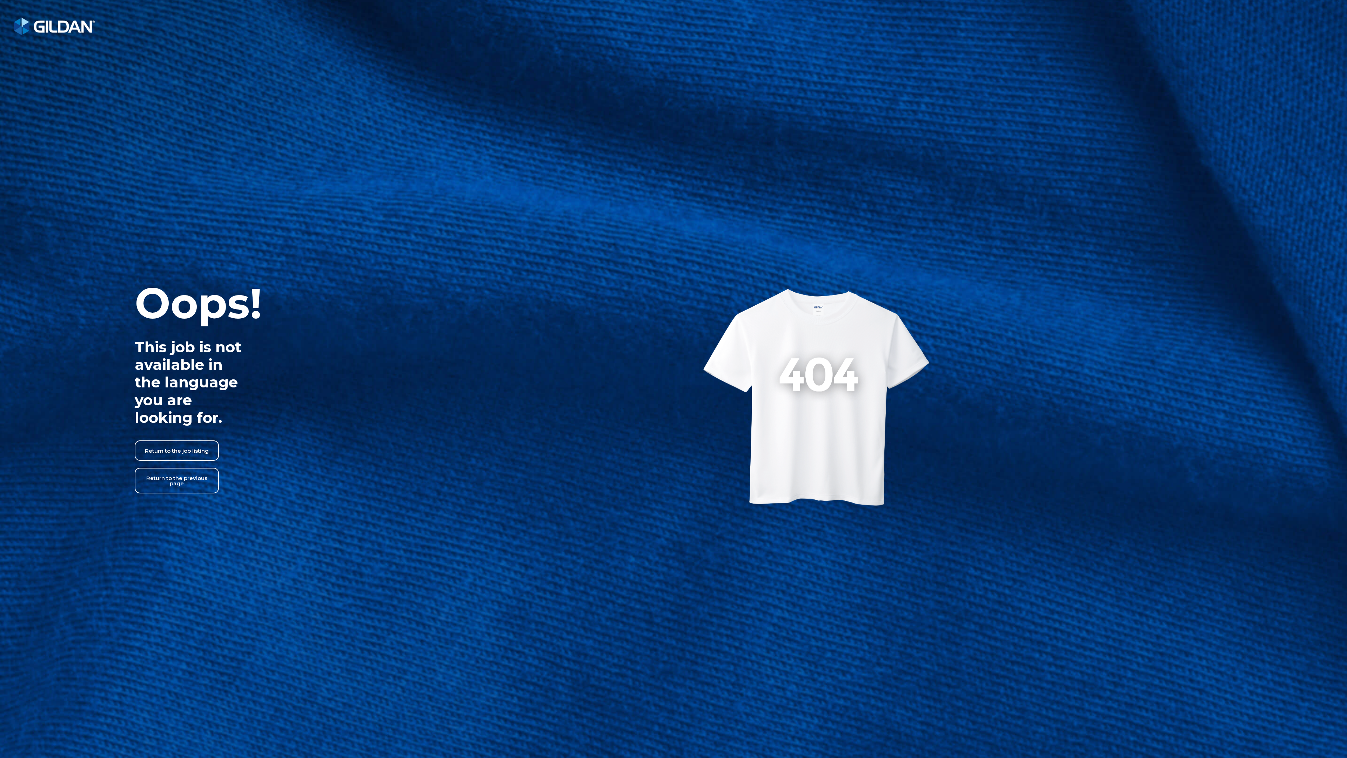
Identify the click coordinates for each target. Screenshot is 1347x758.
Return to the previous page (176, 481)
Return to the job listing (177, 450)
